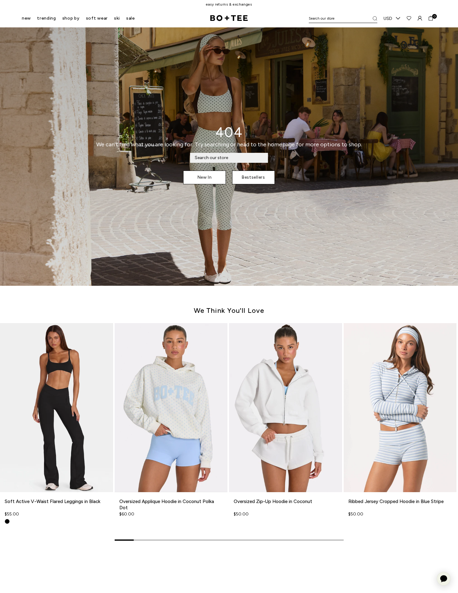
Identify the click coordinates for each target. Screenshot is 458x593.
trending (46, 18)
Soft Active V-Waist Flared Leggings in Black (52, 501)
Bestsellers (253, 177)
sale (130, 18)
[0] (430, 18)
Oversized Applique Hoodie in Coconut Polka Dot (166, 505)
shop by (71, 18)
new (26, 18)
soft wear (97, 18)
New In (205, 177)
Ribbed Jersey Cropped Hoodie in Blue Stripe (396, 501)
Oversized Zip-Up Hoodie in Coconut (273, 501)
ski (117, 18)
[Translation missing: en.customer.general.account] (419, 18)
